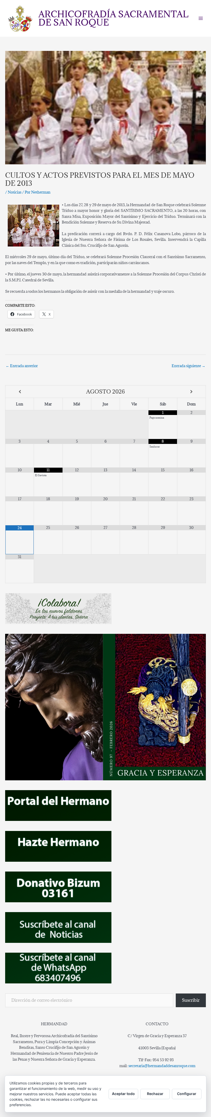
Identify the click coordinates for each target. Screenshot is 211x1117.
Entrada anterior (22, 365)
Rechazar (155, 1093)
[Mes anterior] (19, 392)
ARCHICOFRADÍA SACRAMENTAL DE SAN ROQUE (113, 18)
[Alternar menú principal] (201, 18)
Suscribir (191, 1000)
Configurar (186, 1093)
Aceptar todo (123, 1093)
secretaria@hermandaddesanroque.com (161, 1065)
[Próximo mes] (191, 392)
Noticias (14, 192)
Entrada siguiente (188, 365)
